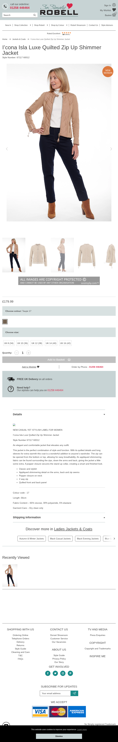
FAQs (20, 659)
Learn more (82, 729)
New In (8, 25)
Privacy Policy (59, 658)
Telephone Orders (20, 638)
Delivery (20, 642)
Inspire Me (98, 656)
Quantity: (7, 353)
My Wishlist (106, 10)
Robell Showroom (78, 25)
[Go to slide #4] (86, 255)
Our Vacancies (59, 642)
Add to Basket (56, 359)
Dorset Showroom (59, 635)
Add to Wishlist (29, 367)
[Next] (114, 538)
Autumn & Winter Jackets (31, 538)
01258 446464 (55, 390)
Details (17, 414)
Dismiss (59, 736)
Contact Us (93, 25)
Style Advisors (107, 25)
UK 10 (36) (22, 343)
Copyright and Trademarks (98, 648)
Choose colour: (18, 311)
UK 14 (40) (51, 343)
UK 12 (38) (36, 343)
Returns (20, 645)
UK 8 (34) (9, 343)
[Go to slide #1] (13, 255)
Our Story (59, 662)
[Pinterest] (70, 673)
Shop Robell (39, 25)
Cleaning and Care (20, 652)
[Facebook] (47, 673)
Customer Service (59, 638)
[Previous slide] (7, 149)
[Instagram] (62, 673)
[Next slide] (111, 149)
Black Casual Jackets (60, 538)
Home (4, 39)
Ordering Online (20, 635)
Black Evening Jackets (88, 538)
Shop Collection (21, 25)
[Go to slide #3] (62, 255)
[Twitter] (55, 673)
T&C (20, 655)
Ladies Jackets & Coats (73, 529)
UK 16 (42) (65, 343)
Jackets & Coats (19, 39)
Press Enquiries (97, 635)
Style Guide (20, 648)
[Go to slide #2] (38, 255)
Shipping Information (27, 517)
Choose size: (12, 332)
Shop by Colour (57, 25)
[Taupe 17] (5, 321)
